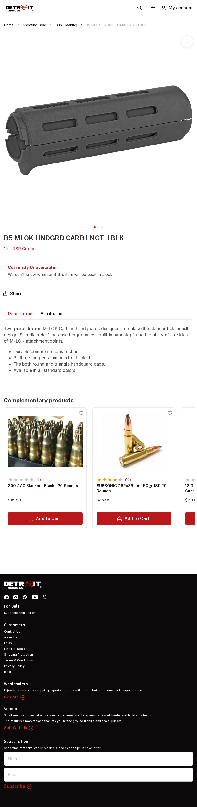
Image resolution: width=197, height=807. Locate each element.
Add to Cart (48, 518)
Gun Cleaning (66, 25)
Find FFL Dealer (15, 648)
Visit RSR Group (19, 248)
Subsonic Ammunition (20, 613)
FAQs (8, 643)
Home (9, 25)
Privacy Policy (14, 666)
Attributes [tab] (51, 313)
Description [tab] (20, 313)
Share (16, 293)
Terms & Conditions (18, 660)
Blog (7, 671)
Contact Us (12, 631)
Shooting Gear (34, 25)
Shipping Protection (18, 654)
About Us (11, 637)
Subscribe (14, 786)
